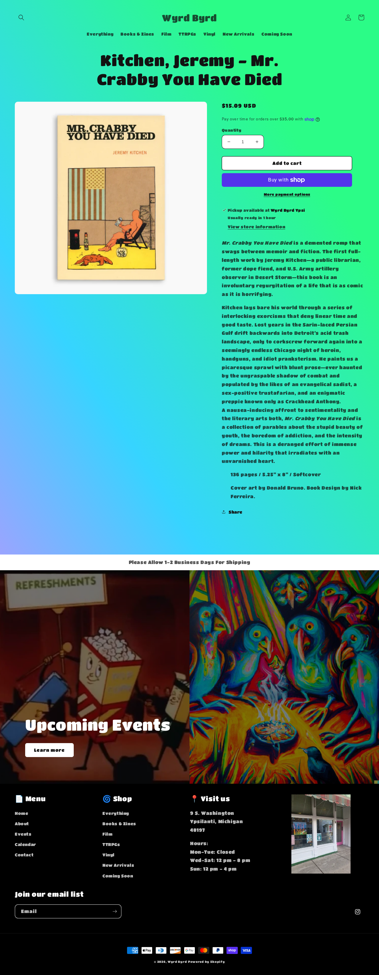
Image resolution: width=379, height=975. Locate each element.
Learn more (49, 750)
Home (21, 813)
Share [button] (236, 511)
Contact (24, 854)
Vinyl (108, 854)
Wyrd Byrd (177, 961)
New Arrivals (118, 865)
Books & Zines (119, 823)
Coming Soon (117, 875)
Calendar (25, 844)
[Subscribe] (114, 911)
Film (107, 833)
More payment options (287, 194)
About (22, 823)
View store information (256, 226)
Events (23, 833)
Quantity (231, 130)
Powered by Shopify (206, 961)
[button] (21, 17)
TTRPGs (111, 844)
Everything (115, 813)
